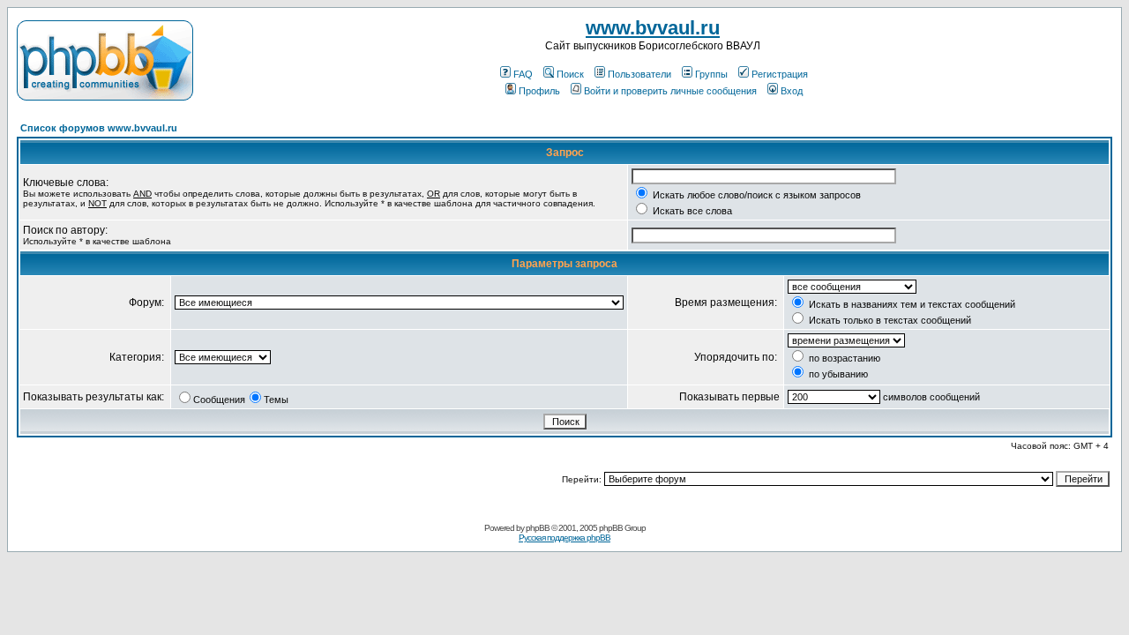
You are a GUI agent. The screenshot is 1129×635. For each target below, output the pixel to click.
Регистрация (779, 74)
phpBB (538, 528)
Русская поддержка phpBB (564, 537)
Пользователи (639, 74)
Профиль (539, 91)
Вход (792, 91)
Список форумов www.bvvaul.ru (98, 128)
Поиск (570, 74)
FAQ (523, 74)
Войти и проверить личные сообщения (670, 91)
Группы (711, 74)
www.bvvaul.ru (653, 28)
